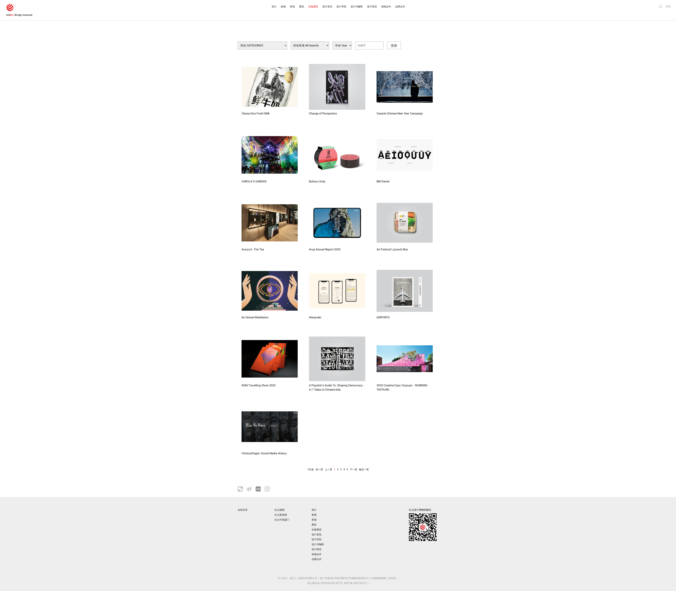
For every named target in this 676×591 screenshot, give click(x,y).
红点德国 (279, 510)
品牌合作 (400, 6)
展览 (301, 6)
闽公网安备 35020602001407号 (325, 583)
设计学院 (341, 6)
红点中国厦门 (282, 519)
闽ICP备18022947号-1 (356, 583)
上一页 (328, 469)
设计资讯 (327, 6)
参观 (283, 6)
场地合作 (386, 6)
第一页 (319, 469)
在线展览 (313, 6)
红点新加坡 (281, 515)
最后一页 (364, 469)
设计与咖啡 (356, 6)
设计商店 (372, 6)
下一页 (353, 469)
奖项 (292, 6)
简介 (274, 6)
